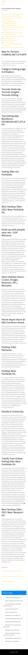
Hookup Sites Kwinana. (9, 38)
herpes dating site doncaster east (14, 601)
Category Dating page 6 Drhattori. (12, 16)
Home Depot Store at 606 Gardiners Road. (14, 36)
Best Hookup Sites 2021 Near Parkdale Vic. (14, 27)
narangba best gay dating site (13, 597)
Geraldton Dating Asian (8, 581)
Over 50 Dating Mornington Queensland (12, 571)
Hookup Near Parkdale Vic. (10, 40)
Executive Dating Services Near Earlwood (12, 576)
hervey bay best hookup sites (12, 622)
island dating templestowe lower (14, 618)
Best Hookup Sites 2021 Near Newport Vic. (14, 47)
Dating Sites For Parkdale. (10, 25)
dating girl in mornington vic (12, 615)
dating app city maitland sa (12, 630)
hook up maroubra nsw (11, 612)
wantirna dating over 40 (11, 609)
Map (3, 4)
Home (3, 1)
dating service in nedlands (12, 641)
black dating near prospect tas (13, 638)
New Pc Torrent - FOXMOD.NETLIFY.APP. (13, 14)
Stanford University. (8, 42)
